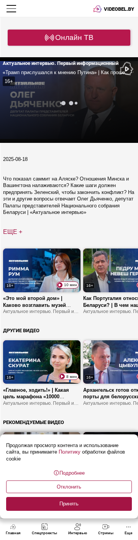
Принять (69, 504)
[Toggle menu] (12, 8)
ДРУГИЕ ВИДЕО (21, 330)
